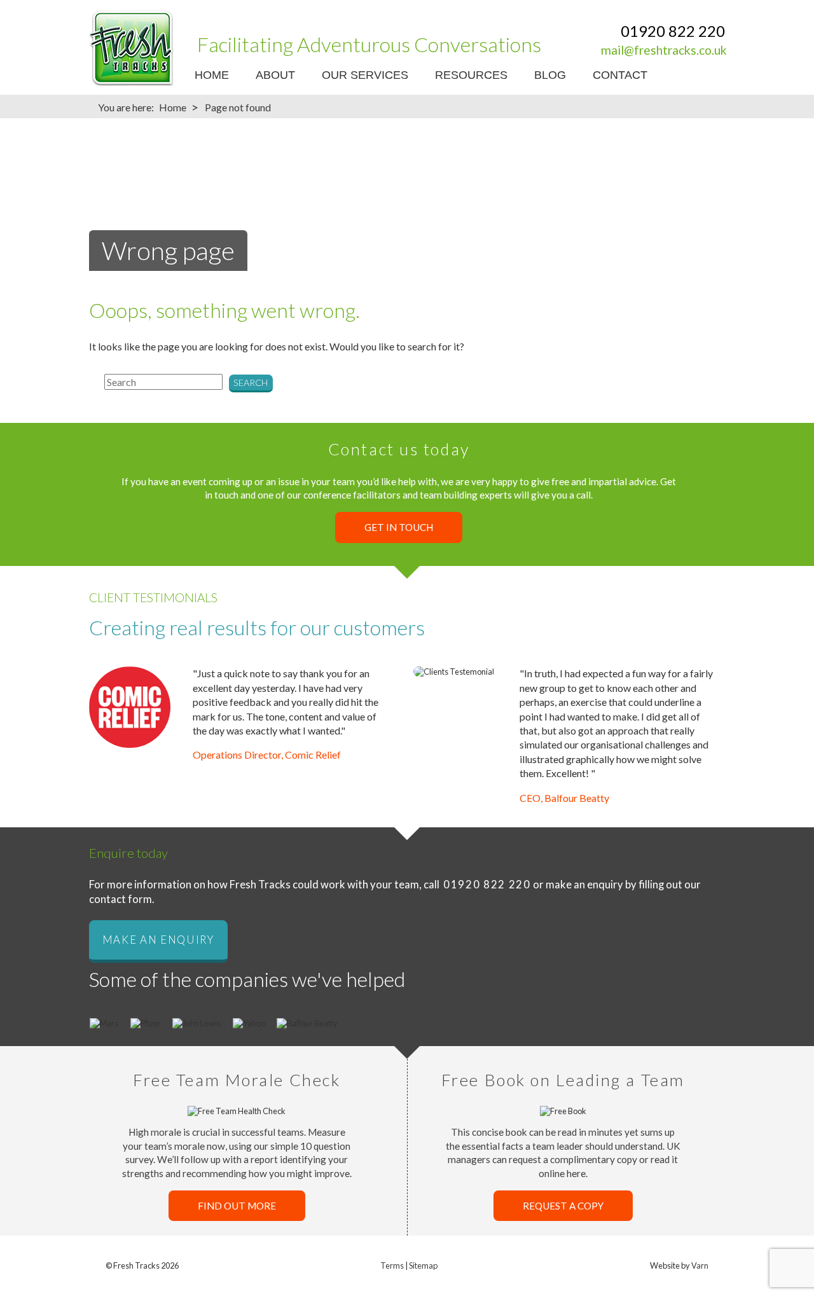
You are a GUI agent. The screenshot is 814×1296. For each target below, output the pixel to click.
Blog (550, 75)
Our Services (365, 75)
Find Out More (237, 1205)
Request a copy (563, 1205)
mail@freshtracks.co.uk (664, 50)
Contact (620, 75)
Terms (392, 1265)
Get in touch (398, 527)
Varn (699, 1265)
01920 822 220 (673, 31)
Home (212, 75)
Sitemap (423, 1265)
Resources (471, 75)
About (275, 75)
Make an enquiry (158, 940)
